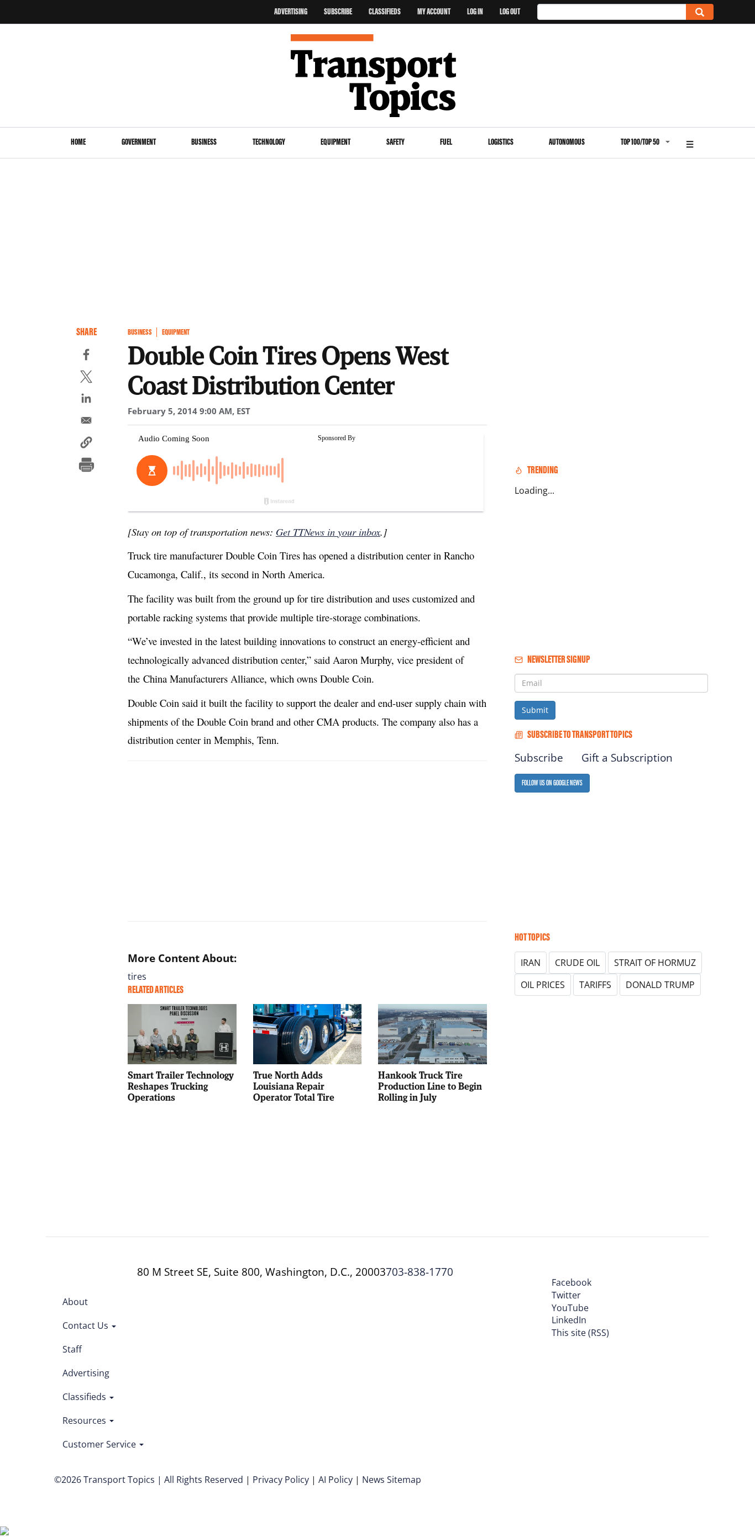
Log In (475, 11)
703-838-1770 (419, 1272)
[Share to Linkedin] (86, 400)
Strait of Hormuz (655, 963)
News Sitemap (391, 1479)
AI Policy (335, 1479)
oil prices (543, 985)
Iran (531, 963)
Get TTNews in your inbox (328, 531)
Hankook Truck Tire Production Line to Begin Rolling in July (430, 1086)
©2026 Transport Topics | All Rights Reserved (148, 1479)
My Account (433, 11)
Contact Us (86, 1325)
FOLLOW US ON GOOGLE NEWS (552, 783)
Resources (85, 1420)
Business (204, 141)
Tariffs (595, 985)
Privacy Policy (281, 1479)
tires (137, 976)
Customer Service (100, 1444)
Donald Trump (660, 985)
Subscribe (338, 11)
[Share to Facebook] (86, 356)
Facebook (571, 1282)
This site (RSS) (580, 1333)
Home (78, 141)
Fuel (446, 141)
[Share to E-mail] (86, 422)
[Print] (86, 466)
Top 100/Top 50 (640, 141)
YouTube (570, 1308)
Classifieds (385, 11)
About (75, 1302)
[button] (86, 444)
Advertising (290, 11)
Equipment (335, 141)
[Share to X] (86, 378)
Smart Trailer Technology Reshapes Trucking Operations (181, 1086)
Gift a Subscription (627, 758)
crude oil (577, 963)
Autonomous (567, 141)
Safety (395, 141)
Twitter (566, 1295)
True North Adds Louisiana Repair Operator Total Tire (293, 1086)
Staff (72, 1349)
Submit (535, 710)
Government (139, 141)
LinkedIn (569, 1320)
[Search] (700, 12)
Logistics (500, 141)
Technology (269, 141)
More (689, 143)
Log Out (510, 11)
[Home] (378, 75)
